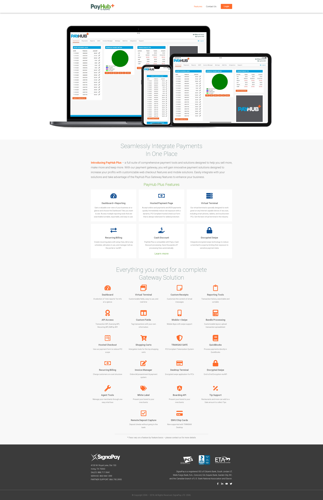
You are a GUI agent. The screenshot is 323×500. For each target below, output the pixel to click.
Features (198, 6)
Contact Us (211, 6)
